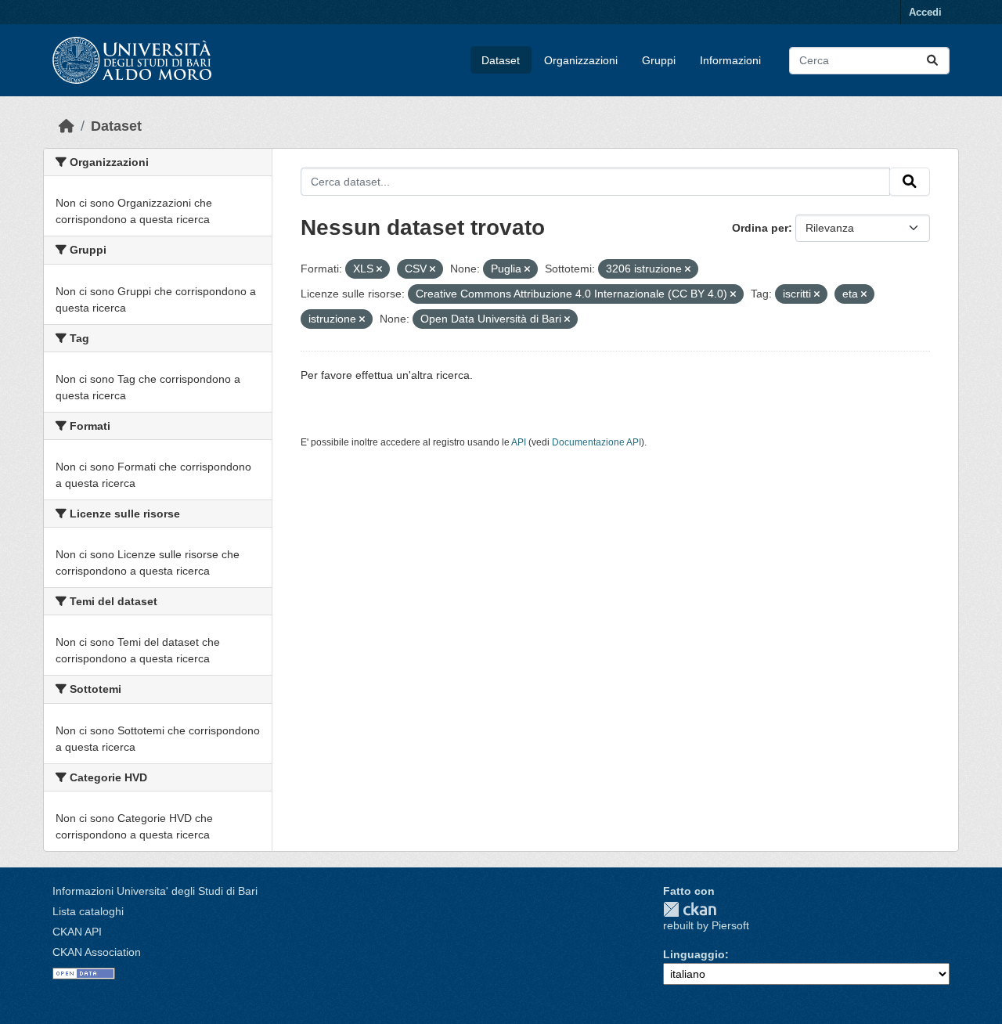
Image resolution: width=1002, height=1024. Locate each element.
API (518, 442)
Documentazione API (596, 442)
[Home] (66, 126)
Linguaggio (694, 954)
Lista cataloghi (88, 911)
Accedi (925, 12)
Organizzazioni (581, 60)
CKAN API (77, 931)
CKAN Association (96, 952)
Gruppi (659, 60)
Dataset (500, 60)
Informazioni (730, 60)
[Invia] (932, 60)
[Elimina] (379, 269)
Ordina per (760, 228)
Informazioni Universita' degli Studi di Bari (155, 891)
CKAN (689, 909)
